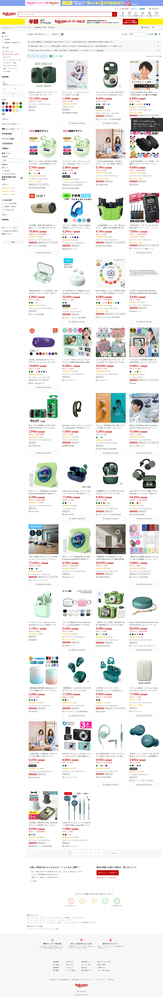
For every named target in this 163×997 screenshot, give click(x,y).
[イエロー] (17, 106)
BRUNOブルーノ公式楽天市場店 (41, 846)
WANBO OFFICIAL (104, 577)
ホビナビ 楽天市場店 (37, 314)
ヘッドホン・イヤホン (65, 920)
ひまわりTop (35, 511)
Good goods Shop (104, 646)
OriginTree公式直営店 (105, 246)
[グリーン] (20, 106)
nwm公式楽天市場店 (138, 514)
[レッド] (10, 106)
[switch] (21, 178)
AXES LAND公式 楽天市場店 (107, 449)
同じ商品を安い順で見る (77, 123)
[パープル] (10, 110)
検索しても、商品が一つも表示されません (45, 877)
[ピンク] (3, 106)
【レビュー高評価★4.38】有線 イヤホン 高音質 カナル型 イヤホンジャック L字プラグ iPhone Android (110, 427)
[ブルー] (3, 110)
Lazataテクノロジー (70, 846)
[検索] (114, 14)
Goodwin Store (103, 185)
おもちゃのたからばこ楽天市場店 (108, 317)
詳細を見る (100, 50)
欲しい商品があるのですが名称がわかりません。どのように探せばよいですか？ (57, 871)
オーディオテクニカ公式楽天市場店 (109, 119)
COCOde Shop (36, 446)
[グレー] (6, 103)
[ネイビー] (6, 110)
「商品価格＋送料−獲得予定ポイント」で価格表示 (42, 34)
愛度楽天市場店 (69, 446)
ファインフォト (137, 711)
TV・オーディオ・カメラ (35, 918)
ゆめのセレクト (69, 577)
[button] (154, 9)
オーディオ (51, 920)
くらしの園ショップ (138, 446)
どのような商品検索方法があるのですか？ (45, 874)
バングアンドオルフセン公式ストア (143, 646)
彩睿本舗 (34, 640)
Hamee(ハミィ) (137, 311)
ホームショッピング (70, 777)
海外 (8, 153)
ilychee (134, 383)
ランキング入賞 (137, 112)
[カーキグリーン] (20, 103)
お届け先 (5, 156)
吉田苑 (33, 110)
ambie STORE (69, 514)
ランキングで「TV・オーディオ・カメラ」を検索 (43, 929)
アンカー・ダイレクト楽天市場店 (75, 318)
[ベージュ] (17, 103)
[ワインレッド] (6, 106)
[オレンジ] (13, 106)
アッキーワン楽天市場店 (39, 246)
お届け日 (5, 164)
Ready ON (135, 185)
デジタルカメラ (78, 918)
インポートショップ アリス (39, 580)
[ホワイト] (10, 103)
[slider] (2, 85)
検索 (13, 93)
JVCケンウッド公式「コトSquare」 (143, 780)
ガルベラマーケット (70, 380)
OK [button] (159, 124)
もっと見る (33, 881)
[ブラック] (3, 103)
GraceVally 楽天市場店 (38, 188)
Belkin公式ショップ (70, 249)
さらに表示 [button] (6, 71)
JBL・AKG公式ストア (38, 383)
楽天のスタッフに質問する (107, 873)
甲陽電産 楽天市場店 (71, 113)
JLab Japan (102, 711)
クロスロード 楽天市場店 (140, 577)
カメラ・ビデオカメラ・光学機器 (58, 918)
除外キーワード (7, 234)
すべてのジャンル (7, 27)
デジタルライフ (103, 380)
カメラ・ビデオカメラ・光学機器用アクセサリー (80, 922)
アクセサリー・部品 (54, 922)
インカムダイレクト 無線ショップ (142, 249)
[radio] (2, 36)
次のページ (115, 853)
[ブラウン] (13, 103)
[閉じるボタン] (158, 42)
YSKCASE (34, 711)
